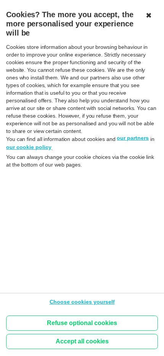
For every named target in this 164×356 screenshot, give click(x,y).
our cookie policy (28, 147)
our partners (133, 138)
